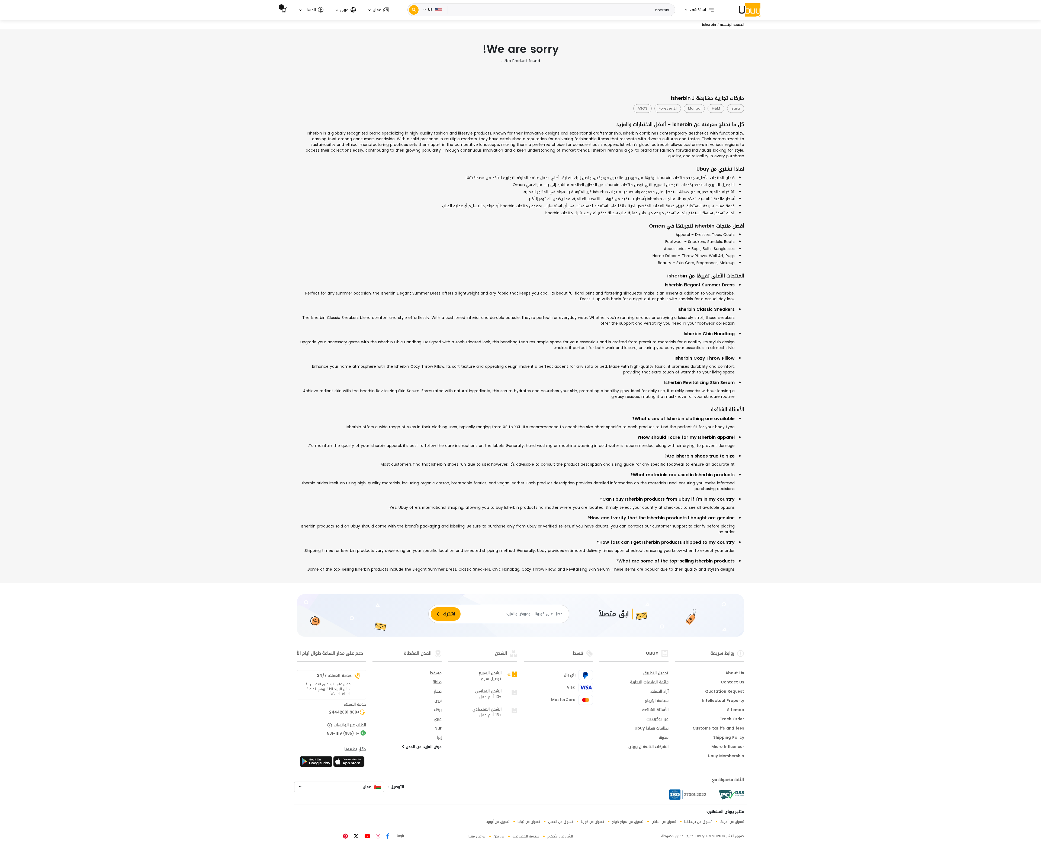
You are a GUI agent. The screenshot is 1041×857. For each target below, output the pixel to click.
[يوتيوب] (366, 836)
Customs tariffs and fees (718, 728)
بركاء (438, 710)
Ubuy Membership (726, 756)
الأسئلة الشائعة (655, 710)
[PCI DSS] (731, 795)
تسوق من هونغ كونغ (627, 821)
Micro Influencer (727, 747)
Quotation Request (724, 692)
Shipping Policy (728, 738)
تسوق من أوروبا (497, 821)
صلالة (437, 682)
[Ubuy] (749, 10)
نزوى (438, 701)
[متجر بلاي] (316, 763)
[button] (378, 10)
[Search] (414, 10)
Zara (735, 108)
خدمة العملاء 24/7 (334, 675)
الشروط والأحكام (560, 836)
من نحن (498, 836)
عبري (438, 719)
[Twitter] (355, 836)
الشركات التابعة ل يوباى (648, 747)
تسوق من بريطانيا (698, 821)
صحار (438, 692)
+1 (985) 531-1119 (343, 734)
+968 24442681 (344, 712)
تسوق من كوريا (592, 821)
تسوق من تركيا (529, 821)
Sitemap (735, 710)
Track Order (732, 719)
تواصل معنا (476, 836)
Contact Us (732, 682)
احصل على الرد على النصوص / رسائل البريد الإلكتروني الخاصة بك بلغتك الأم (329, 689)
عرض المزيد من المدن (423, 747)
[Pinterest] (345, 836)
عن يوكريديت (658, 719)
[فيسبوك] (387, 836)
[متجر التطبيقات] (349, 763)
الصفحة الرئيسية (732, 24)
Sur (438, 728)
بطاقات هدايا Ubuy (652, 728)
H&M (716, 108)
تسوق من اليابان (663, 821)
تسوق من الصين (560, 821)
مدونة (664, 738)
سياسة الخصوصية (525, 836)
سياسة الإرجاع (657, 701)
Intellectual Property (723, 701)
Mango (694, 108)
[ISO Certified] (690, 794)
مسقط (436, 673)
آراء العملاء (659, 692)
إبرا (439, 738)
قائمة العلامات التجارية (649, 682)
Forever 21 (668, 108)
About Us (734, 673)
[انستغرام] (377, 836)
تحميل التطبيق (656, 673)
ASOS (642, 108)
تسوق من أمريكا (732, 821)
